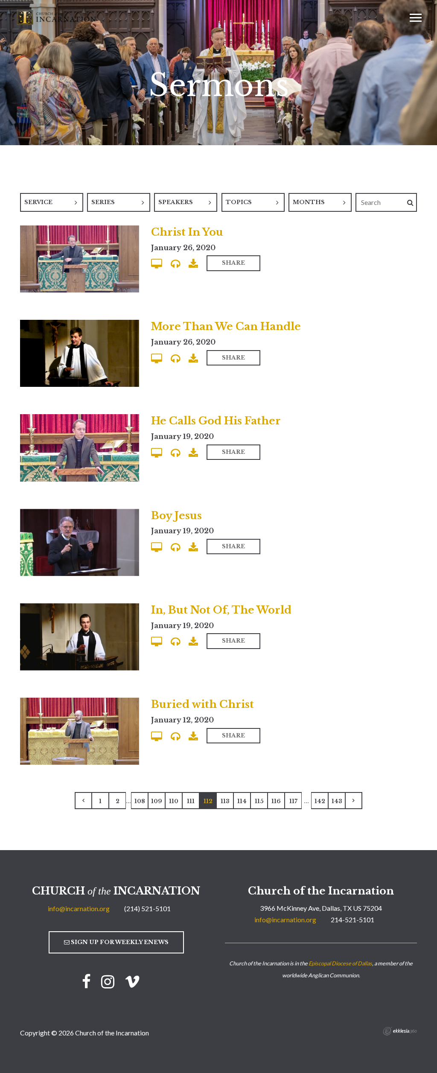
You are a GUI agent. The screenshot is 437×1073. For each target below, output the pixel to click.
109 (156, 801)
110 (173, 801)
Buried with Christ (202, 704)
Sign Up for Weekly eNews (119, 942)
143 (337, 801)
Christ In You (187, 232)
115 (259, 801)
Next (353, 800)
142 (320, 801)
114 (242, 801)
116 (276, 801)
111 (191, 801)
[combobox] (51, 202)
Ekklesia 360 (400, 1031)
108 (139, 801)
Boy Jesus (176, 515)
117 (293, 801)
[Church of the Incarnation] (57, 16)
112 (208, 801)
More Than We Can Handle (226, 326)
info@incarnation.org (79, 908)
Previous (83, 800)
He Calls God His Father (216, 421)
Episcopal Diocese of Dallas (340, 963)
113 (225, 801)
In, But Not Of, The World (221, 610)
